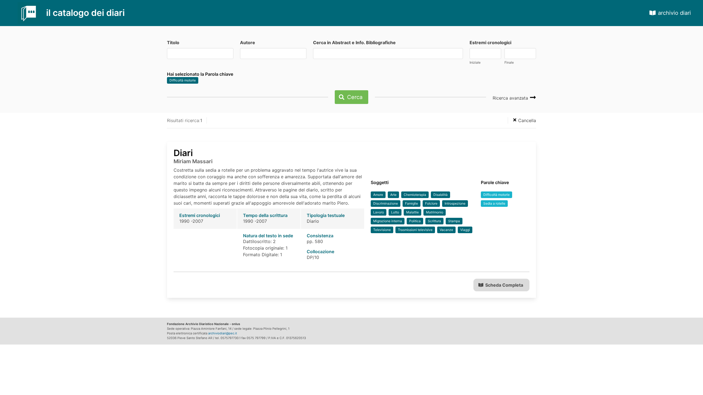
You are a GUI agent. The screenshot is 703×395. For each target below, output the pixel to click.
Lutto (395, 212)
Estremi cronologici (490, 42)
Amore (378, 195)
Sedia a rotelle (494, 203)
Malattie (412, 212)
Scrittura (434, 221)
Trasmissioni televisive (415, 230)
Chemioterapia (415, 195)
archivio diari (674, 13)
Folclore (431, 203)
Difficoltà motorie (182, 80)
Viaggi (465, 230)
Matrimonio (434, 212)
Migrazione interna (387, 221)
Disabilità (440, 195)
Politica (415, 221)
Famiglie (411, 203)
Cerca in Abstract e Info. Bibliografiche (354, 42)
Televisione (382, 230)
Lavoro (378, 212)
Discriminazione (385, 203)
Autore (247, 42)
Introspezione (455, 203)
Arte (393, 195)
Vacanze (446, 230)
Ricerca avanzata (511, 98)
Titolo (173, 42)
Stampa (454, 221)
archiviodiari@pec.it (222, 333)
